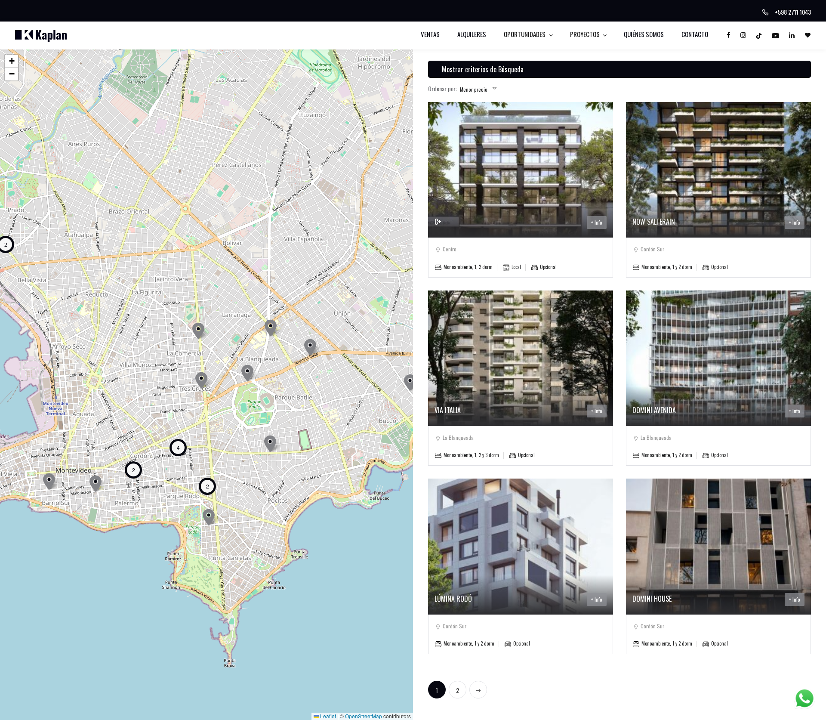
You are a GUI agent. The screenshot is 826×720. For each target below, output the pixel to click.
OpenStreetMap (363, 716)
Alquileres (471, 34)
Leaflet (327, 716)
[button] (410, 382)
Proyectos (585, 34)
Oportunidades (525, 34)
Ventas (430, 34)
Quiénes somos (644, 34)
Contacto (694, 34)
